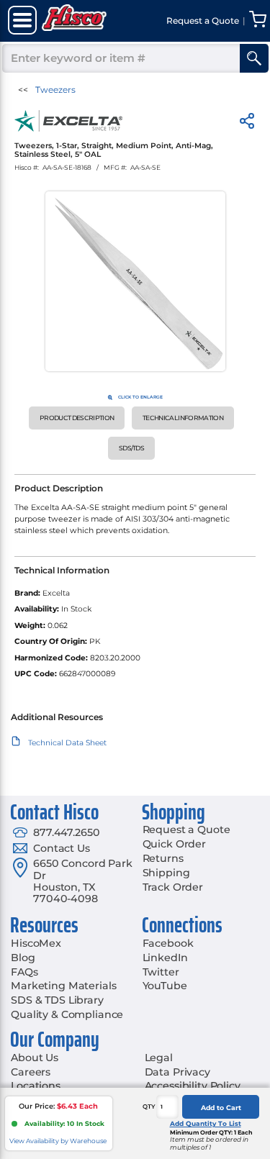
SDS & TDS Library (57, 1000)
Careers (30, 1072)
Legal (159, 1057)
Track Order (173, 887)
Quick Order (174, 844)
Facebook (168, 943)
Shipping (166, 872)
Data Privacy (177, 1072)
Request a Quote (186, 829)
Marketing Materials (63, 985)
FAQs (24, 972)
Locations (35, 1085)
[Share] (247, 123)
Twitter (161, 972)
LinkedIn (165, 957)
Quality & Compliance (67, 1014)
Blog (23, 957)
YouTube (165, 985)
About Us (34, 1057)
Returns (163, 858)
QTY (149, 1106)
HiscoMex (36, 943)
